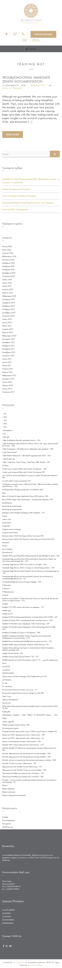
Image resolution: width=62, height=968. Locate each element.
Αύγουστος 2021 (8, 356)
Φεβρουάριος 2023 (9, 296)
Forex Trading (7, 549)
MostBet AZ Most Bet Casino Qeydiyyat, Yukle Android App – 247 (26, 624)
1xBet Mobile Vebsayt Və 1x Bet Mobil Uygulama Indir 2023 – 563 (26, 456)
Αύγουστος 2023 (8, 276)
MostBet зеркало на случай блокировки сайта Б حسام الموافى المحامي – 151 (30, 660)
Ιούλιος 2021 (7, 359)
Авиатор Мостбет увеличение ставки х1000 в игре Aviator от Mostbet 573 (29, 731)
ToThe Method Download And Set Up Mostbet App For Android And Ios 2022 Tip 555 (30, 707)
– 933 (4, 427)
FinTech (4, 546)
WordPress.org (7, 827)
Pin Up (4, 683)
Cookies (31, 965)
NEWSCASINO (8, 673)
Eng (36, 40)
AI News (5, 465)
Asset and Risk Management (15, 209)
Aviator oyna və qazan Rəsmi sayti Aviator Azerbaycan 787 (23, 472)
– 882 (4, 424)
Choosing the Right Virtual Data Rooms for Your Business (28, 202)
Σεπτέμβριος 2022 (8, 313)
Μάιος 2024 (6, 250)
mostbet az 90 (7, 614)
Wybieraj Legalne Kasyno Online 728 (15, 725)
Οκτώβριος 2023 (8, 270)
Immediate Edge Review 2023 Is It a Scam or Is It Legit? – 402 (24, 564)
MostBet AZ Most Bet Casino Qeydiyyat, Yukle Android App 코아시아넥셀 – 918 (29, 628)
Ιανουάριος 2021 (8, 379)
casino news (6, 519)
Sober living (6, 696)
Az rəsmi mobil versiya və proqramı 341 (16, 481)
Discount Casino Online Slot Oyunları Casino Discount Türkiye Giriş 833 (28, 539)
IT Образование (8, 592)
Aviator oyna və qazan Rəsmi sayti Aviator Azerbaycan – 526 (24, 469)
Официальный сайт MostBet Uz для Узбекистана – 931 (22, 767)
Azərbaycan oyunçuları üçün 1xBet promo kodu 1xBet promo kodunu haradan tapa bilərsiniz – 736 (30, 485)
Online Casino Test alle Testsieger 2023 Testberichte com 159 (24, 676)
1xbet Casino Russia (9, 452)
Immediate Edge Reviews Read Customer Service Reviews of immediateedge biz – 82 (30, 572)
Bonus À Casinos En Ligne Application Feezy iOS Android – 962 (25, 496)
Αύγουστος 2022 (8, 316)
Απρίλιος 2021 (7, 369)
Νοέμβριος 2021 (8, 346)
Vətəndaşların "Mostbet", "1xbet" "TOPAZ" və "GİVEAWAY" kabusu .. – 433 (29, 715)
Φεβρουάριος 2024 (9, 256)
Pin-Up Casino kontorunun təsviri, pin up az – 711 (20, 690)
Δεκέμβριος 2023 (8, 263)
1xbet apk (5, 437)
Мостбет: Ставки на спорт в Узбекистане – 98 (19, 763)
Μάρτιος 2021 (7, 372)
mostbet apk (6, 610)
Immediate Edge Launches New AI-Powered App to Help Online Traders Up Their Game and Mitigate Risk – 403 (29, 560)
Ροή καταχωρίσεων (8, 820)
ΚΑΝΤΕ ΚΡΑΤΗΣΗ (43, 34)
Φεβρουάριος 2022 (9, 336)
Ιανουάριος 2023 (8, 299)
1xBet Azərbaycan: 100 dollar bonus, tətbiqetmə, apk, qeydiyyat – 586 (27, 449)
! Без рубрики (7, 430)
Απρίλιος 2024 (7, 253)
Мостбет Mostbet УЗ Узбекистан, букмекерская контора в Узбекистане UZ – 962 (29, 749)
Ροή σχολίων (6, 824)
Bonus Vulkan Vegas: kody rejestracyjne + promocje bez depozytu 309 (27, 499)
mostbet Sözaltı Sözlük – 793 (12, 653)
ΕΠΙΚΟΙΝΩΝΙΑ (7, 923)
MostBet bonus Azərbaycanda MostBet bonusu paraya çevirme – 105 (27, 641)
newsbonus (6, 670)
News (4, 663)
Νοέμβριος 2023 (8, 266)
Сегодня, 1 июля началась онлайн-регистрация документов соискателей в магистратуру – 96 (29, 781)
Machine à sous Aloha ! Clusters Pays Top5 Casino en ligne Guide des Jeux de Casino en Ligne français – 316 (30, 599)
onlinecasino (6, 680)
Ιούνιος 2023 (7, 283)
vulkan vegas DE (8, 722)
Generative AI (7, 552)
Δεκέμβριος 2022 (8, 303)
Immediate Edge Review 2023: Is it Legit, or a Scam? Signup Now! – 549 (28, 568)
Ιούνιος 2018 (7, 389)
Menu (32, 48)
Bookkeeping (6, 503)
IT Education (6, 585)
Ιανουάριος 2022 (8, 339)
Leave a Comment (12, 88)
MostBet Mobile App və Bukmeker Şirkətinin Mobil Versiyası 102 (25, 645)
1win (4, 434)
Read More (12, 134)
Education (5, 542)
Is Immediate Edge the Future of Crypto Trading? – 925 (21, 582)
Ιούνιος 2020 (7, 382)
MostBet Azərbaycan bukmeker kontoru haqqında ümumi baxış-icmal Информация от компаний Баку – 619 (26, 637)
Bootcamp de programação (11, 506)
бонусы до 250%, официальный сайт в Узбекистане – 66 (23, 738)
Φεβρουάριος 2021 (9, 375)
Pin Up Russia (7, 686)
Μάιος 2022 (6, 326)
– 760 (4, 420)
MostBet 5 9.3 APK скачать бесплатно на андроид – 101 (23, 607)
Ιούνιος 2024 (7, 246)
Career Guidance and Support (16, 189)
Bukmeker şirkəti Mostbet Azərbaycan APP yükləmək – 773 (23, 513)
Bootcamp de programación (12, 509)
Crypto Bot (6, 526)
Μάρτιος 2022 (7, 332)
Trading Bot (37, 85)
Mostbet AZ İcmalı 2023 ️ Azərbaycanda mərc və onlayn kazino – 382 (27, 620)
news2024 (6, 666)
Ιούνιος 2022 (7, 322)
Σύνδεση (5, 817)
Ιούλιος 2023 (7, 279)
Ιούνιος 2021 (7, 362)
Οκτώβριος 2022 (8, 309)
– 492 (4, 417)
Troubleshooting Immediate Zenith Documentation (26, 79)
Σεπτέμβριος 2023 (8, 273)
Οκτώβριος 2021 (8, 349)
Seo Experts (18, 962)
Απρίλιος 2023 (7, 289)
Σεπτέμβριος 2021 (8, 352)
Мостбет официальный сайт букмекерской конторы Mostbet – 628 (26, 757)
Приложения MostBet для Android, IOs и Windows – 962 (22, 777)
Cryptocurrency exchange (11, 529)
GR (24, 40)
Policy (39, 965)
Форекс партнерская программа (13, 795)
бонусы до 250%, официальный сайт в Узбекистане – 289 (23, 735)
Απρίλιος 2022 (7, 329)
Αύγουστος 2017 (8, 392)
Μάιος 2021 (6, 365)
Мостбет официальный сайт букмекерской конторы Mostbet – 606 (26, 753)
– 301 (4, 414)
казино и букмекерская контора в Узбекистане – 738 (21, 741)
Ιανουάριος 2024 (8, 260)
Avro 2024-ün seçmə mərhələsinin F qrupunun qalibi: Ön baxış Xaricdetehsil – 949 (30, 476)
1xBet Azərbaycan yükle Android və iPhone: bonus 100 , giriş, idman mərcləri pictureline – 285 (30, 445)
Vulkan (4, 718)
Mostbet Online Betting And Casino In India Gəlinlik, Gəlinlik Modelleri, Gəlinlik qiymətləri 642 (28, 649)
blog (3, 493)
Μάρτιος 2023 (7, 293)
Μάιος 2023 (6, 286)
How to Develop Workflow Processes (19, 195)
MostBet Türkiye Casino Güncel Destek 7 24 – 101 (20, 657)
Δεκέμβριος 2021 (8, 342)
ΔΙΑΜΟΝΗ (6, 913)
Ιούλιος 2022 (7, 319)
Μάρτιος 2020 (7, 385)
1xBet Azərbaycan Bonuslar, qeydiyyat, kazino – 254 (21, 440)
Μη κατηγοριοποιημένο (10, 728)
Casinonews (6, 523)
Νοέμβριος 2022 (8, 306)
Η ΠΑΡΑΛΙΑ (6, 917)
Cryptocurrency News (10, 533)
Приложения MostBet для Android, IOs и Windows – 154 (23, 773)
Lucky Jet (5, 595)
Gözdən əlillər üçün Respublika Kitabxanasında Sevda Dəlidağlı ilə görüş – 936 (30, 556)
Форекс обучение (8, 792)
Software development (10, 700)
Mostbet (5, 604)
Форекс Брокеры (8, 789)
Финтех (5, 785)
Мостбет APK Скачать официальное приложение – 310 (23, 745)
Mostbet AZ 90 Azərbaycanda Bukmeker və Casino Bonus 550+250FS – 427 (29, 617)
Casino (4, 516)
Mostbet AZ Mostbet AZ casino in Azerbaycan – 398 (21, 633)
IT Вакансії (6, 588)
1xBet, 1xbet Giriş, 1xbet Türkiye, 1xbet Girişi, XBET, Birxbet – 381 (26, 462)
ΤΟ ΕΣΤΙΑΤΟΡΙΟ (8, 920)
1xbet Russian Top (8, 459)
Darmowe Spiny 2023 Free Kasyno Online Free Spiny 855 (23, 536)
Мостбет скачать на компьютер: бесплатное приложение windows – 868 (29, 760)
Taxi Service (6, 703)
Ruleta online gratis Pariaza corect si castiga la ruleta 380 (23, 693)
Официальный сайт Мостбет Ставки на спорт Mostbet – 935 (24, 770)
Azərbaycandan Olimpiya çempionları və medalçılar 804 (22, 490)
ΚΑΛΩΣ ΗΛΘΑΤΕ (8, 910)
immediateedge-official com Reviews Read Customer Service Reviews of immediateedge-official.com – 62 (27, 577)
